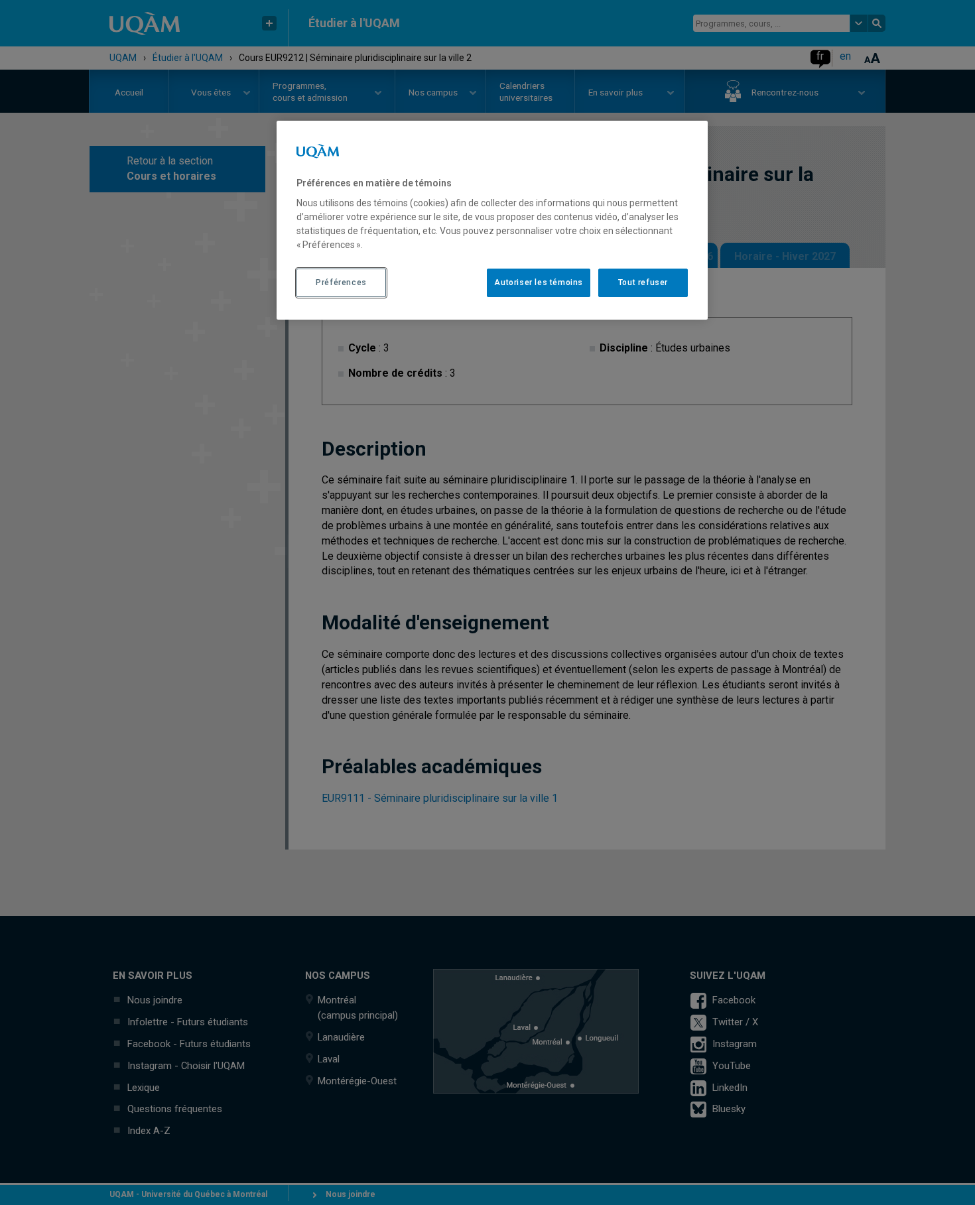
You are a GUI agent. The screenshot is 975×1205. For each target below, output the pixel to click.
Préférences (341, 282)
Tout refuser (643, 282)
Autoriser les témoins (538, 282)
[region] (492, 220)
